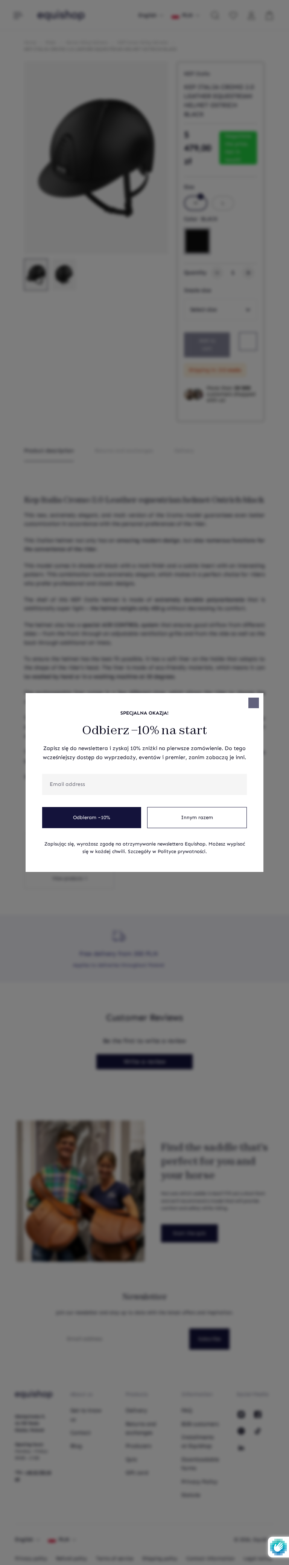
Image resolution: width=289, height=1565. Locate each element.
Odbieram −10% (91, 818)
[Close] (253, 703)
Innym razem (197, 818)
